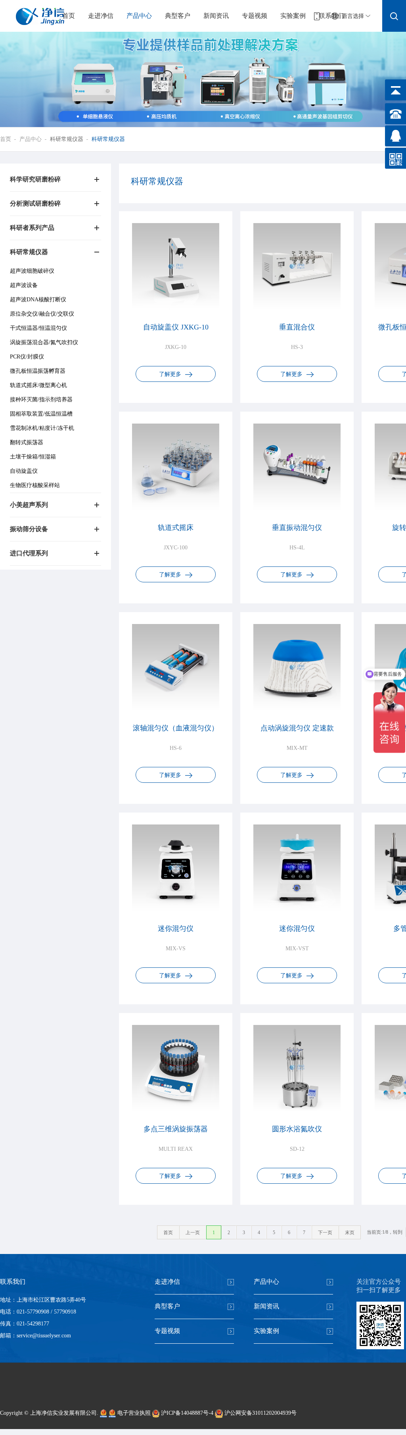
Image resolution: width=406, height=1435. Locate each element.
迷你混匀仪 (175, 928)
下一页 (325, 1232)
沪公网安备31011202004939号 (260, 1413)
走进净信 (100, 15)
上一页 (193, 1232)
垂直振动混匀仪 (297, 528)
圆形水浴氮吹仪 (297, 1129)
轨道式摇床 (175, 528)
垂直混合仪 (297, 327)
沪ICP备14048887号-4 (186, 1413)
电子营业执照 (133, 1413)
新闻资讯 (216, 15)
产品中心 (139, 15)
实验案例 (293, 15)
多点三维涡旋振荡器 (176, 1129)
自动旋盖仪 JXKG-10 (176, 327)
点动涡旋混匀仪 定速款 (297, 728)
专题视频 (254, 15)
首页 (68, 15)
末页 (349, 1232)
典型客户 (177, 15)
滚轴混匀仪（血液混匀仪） (175, 728)
